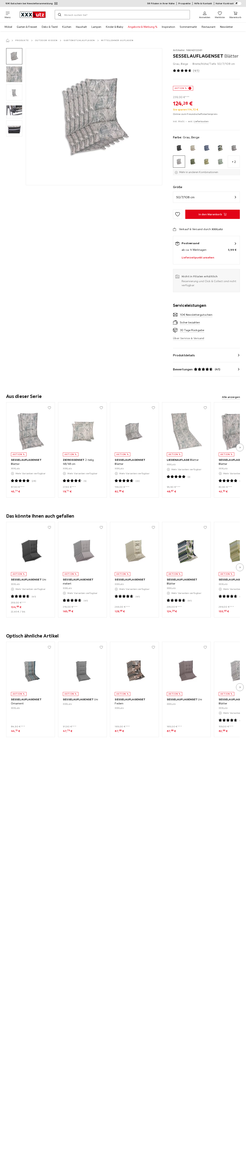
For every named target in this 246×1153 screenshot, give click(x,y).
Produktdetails (184, 355)
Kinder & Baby (114, 27)
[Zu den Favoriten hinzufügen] (177, 214)
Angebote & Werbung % (142, 27)
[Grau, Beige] (179, 162)
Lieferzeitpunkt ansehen (198, 257)
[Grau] (234, 148)
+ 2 (234, 162)
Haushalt (81, 27)
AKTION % (181, 88)
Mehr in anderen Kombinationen (198, 172)
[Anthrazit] (179, 148)
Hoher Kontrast (225, 3)
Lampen (96, 27)
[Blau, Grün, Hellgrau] (220, 148)
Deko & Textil (50, 27)
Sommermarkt (188, 27)
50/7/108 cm (185, 197)
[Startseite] (7, 40)
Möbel (8, 27)
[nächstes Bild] (240, 447)
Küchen (66, 27)
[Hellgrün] (220, 162)
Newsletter (226, 27)
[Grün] (193, 162)
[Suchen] (59, 14)
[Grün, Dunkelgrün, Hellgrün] (206, 162)
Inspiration (168, 27)
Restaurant (208, 27)
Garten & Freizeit (27, 27)
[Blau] (206, 148)
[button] (14, 56)
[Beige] (193, 148)
